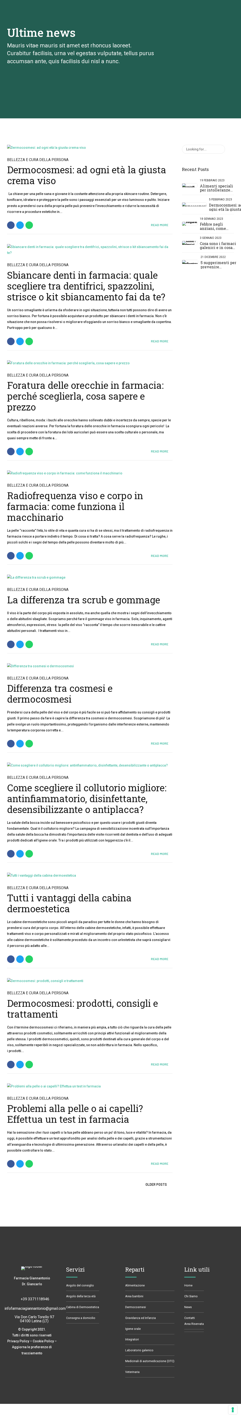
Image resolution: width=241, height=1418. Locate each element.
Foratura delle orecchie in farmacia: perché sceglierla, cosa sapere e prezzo (85, 396)
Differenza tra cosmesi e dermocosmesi (59, 693)
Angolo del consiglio (80, 1285)
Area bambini (134, 1296)
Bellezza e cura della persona (37, 160)
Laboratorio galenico (139, 1350)
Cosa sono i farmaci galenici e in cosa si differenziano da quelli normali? (218, 249)
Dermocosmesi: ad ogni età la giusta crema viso (86, 175)
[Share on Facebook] (11, 225)
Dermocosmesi (135, 1307)
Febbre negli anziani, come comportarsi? (213, 228)
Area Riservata (194, 1324)
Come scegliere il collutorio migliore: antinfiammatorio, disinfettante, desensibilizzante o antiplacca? (86, 798)
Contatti (189, 1318)
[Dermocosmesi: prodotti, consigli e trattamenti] (90, 981)
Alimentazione (135, 1285)
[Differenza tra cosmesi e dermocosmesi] (90, 666)
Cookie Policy (43, 1341)
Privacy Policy (18, 1341)
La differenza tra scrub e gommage (83, 599)
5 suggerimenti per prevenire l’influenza (218, 266)
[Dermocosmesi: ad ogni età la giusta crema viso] (90, 148)
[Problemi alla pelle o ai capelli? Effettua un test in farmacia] (90, 1086)
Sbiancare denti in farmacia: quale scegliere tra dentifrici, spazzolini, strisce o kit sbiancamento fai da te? (86, 286)
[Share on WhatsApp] (29, 225)
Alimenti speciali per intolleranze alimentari (216, 190)
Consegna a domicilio (80, 1318)
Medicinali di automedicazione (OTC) (149, 1361)
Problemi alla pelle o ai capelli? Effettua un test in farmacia (75, 1113)
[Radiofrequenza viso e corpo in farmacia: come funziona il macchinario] (90, 473)
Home (188, 1285)
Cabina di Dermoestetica (82, 1307)
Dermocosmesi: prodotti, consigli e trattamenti (82, 1008)
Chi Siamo (191, 1296)
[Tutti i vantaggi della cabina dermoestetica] (90, 876)
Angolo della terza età (81, 1296)
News (188, 1307)
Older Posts (156, 1184)
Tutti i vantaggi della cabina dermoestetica (69, 903)
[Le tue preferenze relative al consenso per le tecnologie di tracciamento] (232, 1409)
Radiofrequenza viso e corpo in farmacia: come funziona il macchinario (75, 506)
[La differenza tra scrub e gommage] (90, 577)
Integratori (132, 1339)
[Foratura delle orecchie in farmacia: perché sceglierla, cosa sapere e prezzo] (90, 363)
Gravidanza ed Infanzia (140, 1318)
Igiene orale (133, 1329)
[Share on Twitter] (20, 225)
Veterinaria (132, 1372)
